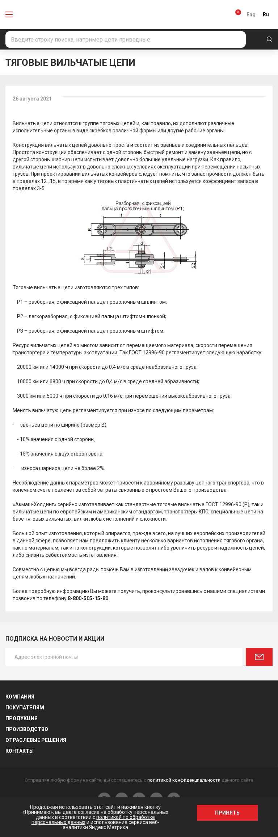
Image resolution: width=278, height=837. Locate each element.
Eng (251, 14)
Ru (266, 14)
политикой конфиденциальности (183, 780)
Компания (19, 697)
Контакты (19, 751)
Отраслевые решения (35, 740)
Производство (26, 729)
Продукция (21, 718)
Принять (227, 813)
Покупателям (24, 707)
